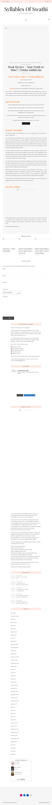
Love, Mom (16, 762)
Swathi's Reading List (21, 760)
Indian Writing (31, 62)
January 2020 (14, 688)
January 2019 (14, 726)
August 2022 (14, 635)
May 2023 (13, 625)
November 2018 (15, 732)
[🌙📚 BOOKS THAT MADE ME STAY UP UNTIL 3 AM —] (33, 381)
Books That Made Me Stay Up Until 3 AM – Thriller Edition (22, 596)
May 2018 (13, 751)
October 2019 (14, 697)
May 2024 (13, 619)
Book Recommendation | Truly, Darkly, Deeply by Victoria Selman (42, 251)
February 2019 (14, 723)
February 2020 (14, 685)
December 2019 (14, 691)
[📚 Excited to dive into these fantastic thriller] (33, 385)
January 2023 (14, 631)
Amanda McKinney (18, 774)
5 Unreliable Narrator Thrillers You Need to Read (22, 590)
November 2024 (15, 616)
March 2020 (13, 682)
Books (12, 62)
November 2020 (15, 657)
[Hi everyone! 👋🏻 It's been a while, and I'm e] (19, 385)
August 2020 (14, 666)
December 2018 (14, 729)
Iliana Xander (17, 763)
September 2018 (15, 738)
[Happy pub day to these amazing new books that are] (19, 387)
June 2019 (13, 710)
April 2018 (13, 754)
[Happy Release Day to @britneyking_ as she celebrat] (19, 390)
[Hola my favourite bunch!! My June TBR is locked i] (19, 380)
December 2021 (14, 644)
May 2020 (13, 675)
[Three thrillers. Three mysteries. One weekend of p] (33, 376)
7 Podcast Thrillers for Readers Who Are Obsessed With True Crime (22, 584)
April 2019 (13, 716)
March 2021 (13, 650)
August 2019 (14, 704)
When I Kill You (17, 767)
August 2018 (14, 741)
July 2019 (13, 707)
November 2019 (15, 694)
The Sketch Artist (18, 772)
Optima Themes (13, 802)
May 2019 (13, 713)
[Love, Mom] (12, 763)
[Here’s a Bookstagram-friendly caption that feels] (19, 376)
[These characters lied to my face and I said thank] (19, 381)
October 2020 (14, 660)
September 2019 (15, 701)
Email (4, 275)
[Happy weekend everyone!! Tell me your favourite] (33, 380)
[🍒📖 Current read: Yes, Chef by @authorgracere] (19, 378)
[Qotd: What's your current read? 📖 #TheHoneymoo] (19, 389)
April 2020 (13, 679)
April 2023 (13, 628)
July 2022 (13, 638)
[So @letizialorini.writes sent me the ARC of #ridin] (33, 389)
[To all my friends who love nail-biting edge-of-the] (33, 390)
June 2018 (13, 748)
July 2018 (13, 744)
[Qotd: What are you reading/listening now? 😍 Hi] (33, 392)
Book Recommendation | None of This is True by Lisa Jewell (26, 251)
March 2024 (13, 622)
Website (5, 282)
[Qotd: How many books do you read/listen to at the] (19, 392)
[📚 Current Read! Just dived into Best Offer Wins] (33, 383)
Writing (28, 64)
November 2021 (15, 647)
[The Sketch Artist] (12, 774)
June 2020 (13, 672)
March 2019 (13, 719)
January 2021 (14, 653)
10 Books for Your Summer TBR (21, 577)
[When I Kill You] (12, 769)
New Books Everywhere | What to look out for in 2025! (22, 602)
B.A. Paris (16, 769)
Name (4, 268)
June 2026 (13, 613)
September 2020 (15, 663)
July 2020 (13, 669)
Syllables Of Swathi (26, 9)
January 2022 (14, 641)
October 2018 (14, 735)
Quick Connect (6, 1)
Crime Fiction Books (20, 62)
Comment (5, 296)
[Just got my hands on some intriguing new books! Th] (19, 383)
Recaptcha (5, 289)
